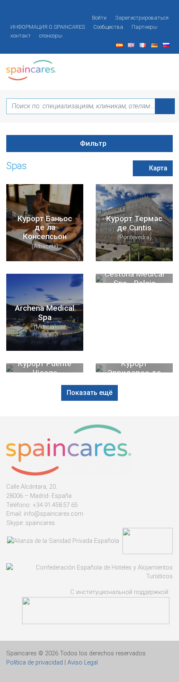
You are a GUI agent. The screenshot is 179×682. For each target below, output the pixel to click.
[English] (132, 44)
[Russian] (167, 44)
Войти (99, 18)
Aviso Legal (82, 662)
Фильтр (92, 143)
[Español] (120, 44)
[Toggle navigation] (162, 67)
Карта (157, 168)
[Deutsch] (155, 44)
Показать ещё (89, 393)
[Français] (143, 44)
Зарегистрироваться (142, 18)
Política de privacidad (34, 662)
